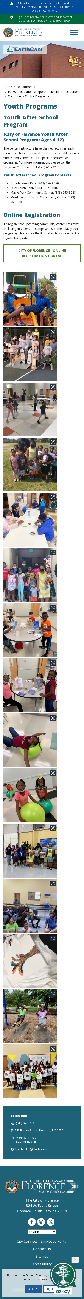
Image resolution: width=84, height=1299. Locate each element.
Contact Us (42, 1249)
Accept (33, 1289)
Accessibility (42, 1264)
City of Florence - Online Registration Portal (42, 253)
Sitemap (42, 1256)
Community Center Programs (28, 96)
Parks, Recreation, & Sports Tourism (33, 91)
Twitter (50, 1222)
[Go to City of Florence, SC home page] (22, 32)
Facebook (21, 1149)
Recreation (71, 91)
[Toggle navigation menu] (74, 32)
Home (7, 87)
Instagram (40, 1149)
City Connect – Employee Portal (42, 1241)
